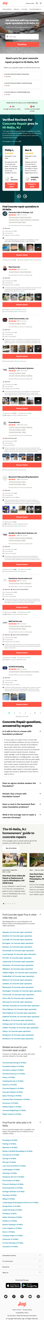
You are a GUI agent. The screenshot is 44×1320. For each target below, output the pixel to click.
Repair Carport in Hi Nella (11, 1114)
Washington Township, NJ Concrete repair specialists (22, 991)
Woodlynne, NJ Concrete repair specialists (18, 1035)
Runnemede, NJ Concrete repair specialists (18, 951)
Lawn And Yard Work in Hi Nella (14, 1166)
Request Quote (22, 255)
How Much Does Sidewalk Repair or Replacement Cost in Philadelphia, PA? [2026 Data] (13, 879)
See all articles (11, 848)
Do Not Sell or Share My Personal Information (22, 1316)
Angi (31, 870)
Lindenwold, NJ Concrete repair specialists (18, 962)
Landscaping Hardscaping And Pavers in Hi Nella (20, 1202)
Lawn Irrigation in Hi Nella (12, 1228)
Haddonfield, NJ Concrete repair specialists (18, 976)
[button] (6, 247)
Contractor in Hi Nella (10, 1239)
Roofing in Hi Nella (9, 1144)
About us (5, 1273)
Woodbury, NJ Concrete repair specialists (17, 1020)
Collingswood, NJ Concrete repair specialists (18, 1024)
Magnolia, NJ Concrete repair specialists (17, 932)
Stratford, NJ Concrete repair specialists (17, 936)
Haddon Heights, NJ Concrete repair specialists (19, 973)
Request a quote (11, 185)
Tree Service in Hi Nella (10, 1155)
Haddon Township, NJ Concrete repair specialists (20, 1028)
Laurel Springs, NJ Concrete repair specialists (19, 954)
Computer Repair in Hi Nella (12, 1235)
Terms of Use (16, 1310)
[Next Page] (40, 713)
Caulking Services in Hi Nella (13, 1081)
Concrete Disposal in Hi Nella (13, 1088)
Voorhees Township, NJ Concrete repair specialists (21, 1006)
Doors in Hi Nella (8, 1232)
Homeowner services (9, 1256)
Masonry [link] (16, 9)
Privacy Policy (27, 1310)
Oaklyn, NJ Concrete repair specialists (16, 1031)
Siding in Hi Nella (8, 1199)
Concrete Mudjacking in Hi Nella (14, 1110)
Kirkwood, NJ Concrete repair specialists (17, 1002)
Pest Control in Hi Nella (11, 1180)
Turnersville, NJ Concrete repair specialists (18, 995)
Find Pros (22, 44)
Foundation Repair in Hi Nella (13, 1066)
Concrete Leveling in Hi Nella (13, 1070)
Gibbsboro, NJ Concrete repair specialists (17, 969)
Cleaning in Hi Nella (9, 1173)
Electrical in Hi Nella (9, 1147)
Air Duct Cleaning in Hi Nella (12, 1243)
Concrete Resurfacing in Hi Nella (14, 1063)
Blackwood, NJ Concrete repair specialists (18, 987)
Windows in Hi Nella (9, 1221)
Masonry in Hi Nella (9, 1085)
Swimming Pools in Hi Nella (12, 1188)
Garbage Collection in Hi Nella (13, 1191)
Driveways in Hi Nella (10, 1103)
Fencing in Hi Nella (9, 1158)
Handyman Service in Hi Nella (13, 1177)
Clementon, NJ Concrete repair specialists (17, 965)
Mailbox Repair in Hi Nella (11, 1107)
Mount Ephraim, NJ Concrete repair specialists (19, 1009)
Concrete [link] (24, 9)
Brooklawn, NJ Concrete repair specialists (17, 1039)
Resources (5, 1267)
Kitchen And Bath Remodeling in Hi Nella (17, 1151)
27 (35, 713)
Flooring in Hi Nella (9, 1195)
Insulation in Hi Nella (10, 1246)
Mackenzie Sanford (9, 870)
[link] (7, 179)
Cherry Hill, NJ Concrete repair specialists (17, 998)
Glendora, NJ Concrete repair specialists (17, 947)
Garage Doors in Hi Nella (11, 1206)
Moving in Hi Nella (9, 1162)
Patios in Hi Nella (8, 1077)
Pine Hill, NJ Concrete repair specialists (17, 958)
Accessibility (22, 1313)
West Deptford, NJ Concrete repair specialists (19, 1013)
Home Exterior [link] (7, 9)
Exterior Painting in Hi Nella (12, 1224)
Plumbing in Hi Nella (9, 1140)
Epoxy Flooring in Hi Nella (11, 1096)
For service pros (7, 1261)
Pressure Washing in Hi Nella (13, 1184)
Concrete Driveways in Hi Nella (13, 1074)
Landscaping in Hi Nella (11, 1169)
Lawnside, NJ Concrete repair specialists (17, 940)
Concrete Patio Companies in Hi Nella (16, 1099)
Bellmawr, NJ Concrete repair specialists (17, 980)
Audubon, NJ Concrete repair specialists (17, 984)
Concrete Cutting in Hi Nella (12, 1092)
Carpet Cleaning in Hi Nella (12, 1210)
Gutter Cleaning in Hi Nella (12, 1217)
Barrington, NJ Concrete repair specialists (17, 943)
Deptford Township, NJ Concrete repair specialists (20, 1017)
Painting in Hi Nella (9, 1213)
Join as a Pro (30, 3)
